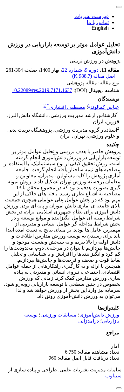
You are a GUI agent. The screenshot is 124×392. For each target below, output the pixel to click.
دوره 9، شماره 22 (80, 70)
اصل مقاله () (94, 76)
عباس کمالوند (104, 107)
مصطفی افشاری (66, 107)
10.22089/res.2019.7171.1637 (42, 90)
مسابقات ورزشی (58, 314)
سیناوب (113, 375)
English (100, 28)
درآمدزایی (88, 320)
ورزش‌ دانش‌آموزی (99, 314)
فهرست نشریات (91, 16)
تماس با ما (98, 22)
